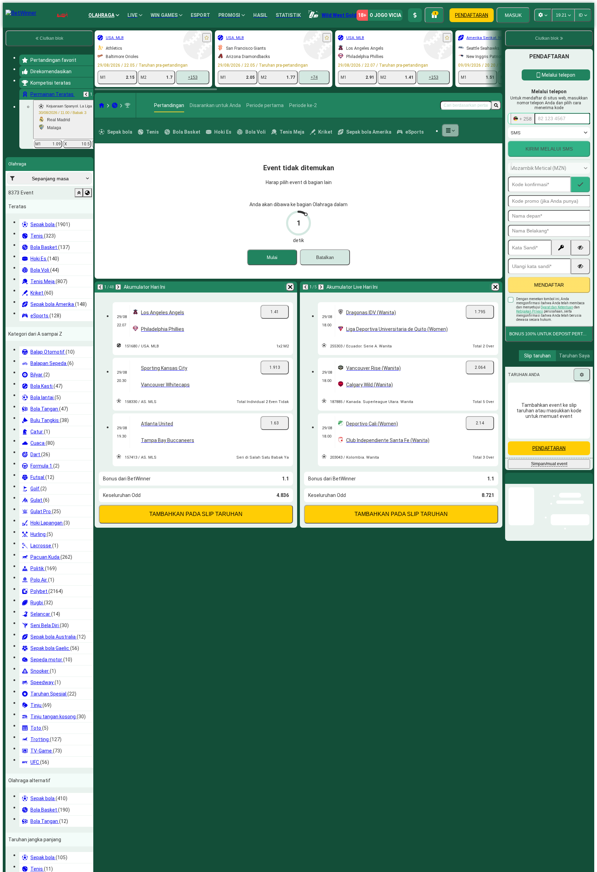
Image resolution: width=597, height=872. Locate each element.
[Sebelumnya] (86, 94)
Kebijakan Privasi (529, 311)
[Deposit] (415, 15)
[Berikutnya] (118, 287)
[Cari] (496, 105)
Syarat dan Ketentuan (557, 307)
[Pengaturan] (582, 374)
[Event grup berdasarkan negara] (87, 192)
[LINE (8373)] (101, 105)
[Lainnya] (450, 130)
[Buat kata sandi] (561, 248)
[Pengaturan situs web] (542, 15)
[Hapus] (290, 287)
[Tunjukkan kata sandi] (580, 248)
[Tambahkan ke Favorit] (206, 37)
